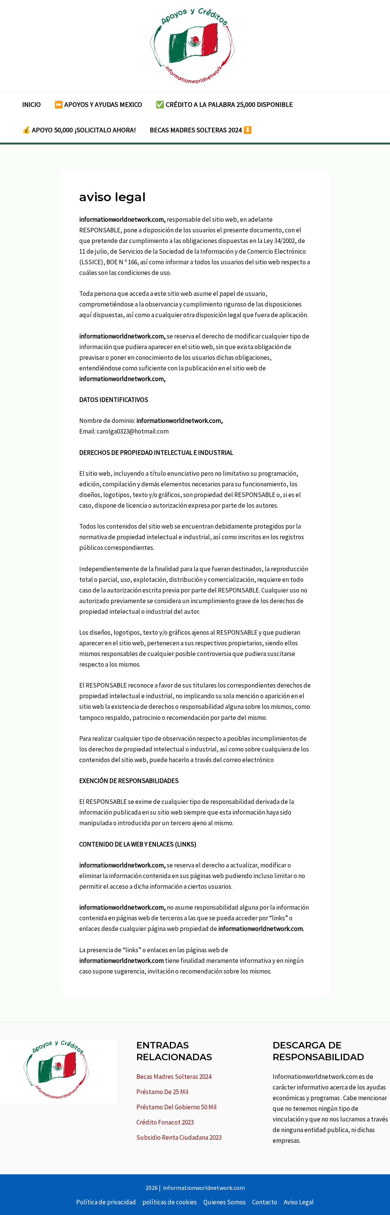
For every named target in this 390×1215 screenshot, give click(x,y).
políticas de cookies (169, 1202)
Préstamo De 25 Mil (162, 1092)
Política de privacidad (106, 1202)
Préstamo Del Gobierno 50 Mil (176, 1107)
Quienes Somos (224, 1202)
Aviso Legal (299, 1202)
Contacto (264, 1202)
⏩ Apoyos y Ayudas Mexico (98, 104)
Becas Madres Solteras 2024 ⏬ (201, 129)
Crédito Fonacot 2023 (165, 1122)
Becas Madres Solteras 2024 (173, 1076)
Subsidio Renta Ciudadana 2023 (179, 1137)
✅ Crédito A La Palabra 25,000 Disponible (224, 104)
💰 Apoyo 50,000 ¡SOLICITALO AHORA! (79, 129)
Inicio (31, 104)
